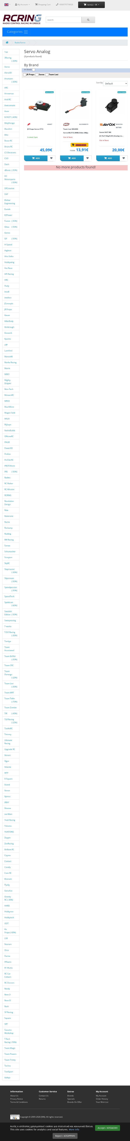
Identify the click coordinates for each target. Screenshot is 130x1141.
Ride (6, 510)
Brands (70, 1095)
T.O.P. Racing (10, 634)
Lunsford (8, 350)
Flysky (7, 884)
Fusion (10, 221)
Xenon (7, 790)
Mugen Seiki (10, 412)
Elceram (8, 879)
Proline (7, 454)
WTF (6, 772)
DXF (6, 194)
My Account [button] (22, 4)
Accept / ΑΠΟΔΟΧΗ (107, 1127)
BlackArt (8, 129)
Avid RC (8, 99)
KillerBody (9, 321)
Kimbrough (9, 327)
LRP (6, 344)
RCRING (8, 495)
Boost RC (8, 140)
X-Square (8, 778)
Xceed (7, 784)
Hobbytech (9, 917)
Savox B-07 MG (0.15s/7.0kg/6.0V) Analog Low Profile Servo (111, 135)
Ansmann (10, 80)
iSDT (6, 923)
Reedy (7, 988)
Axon (6, 111)
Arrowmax (9, 93)
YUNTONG (9, 831)
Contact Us (44, 1095)
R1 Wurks (8, 967)
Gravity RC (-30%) (8, 898)
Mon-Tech (9, 389)
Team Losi (10, 685)
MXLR (7, 418)
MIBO (7, 374)
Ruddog (8, 533)
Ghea (10, 227)
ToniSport (8, 1071)
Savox (41, 74)
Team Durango (10, 674)
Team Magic (10, 1048)
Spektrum (10, 604)
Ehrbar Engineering (10, 202)
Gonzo (7, 232)
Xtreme (7, 808)
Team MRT (9, 692)
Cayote (7, 855)
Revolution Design (9, 503)
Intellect (8, 297)
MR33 (7, 401)
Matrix (7, 368)
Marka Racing (10, 362)
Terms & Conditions (19, 1102)
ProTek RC (9, 460)
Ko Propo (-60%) (10, 931)
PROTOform (9, 465)
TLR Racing (10, 721)
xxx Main (8, 814)
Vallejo (7, 1077)
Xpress (7, 796)
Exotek (7, 209)
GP (10, 238)
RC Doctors (9, 982)
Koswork (8, 333)
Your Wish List (102, 1102)
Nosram (8, 944)
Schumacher (10, 551)
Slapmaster (10, 571)
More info (74, 1129)
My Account (101, 1095)
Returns (42, 1099)
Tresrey (8, 734)
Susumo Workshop (9, 1031)
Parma (7, 956)
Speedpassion (10, 589)
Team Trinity (10, 1059)
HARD (7, 905)
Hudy (7, 285)
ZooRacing (9, 843)
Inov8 (7, 291)
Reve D (7, 994)
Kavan (7, 315)
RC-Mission (9, 489)
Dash (7, 164)
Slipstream (10, 580)
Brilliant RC (9, 849)
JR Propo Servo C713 (35, 129)
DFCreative (9, 188)
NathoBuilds (10, 430)
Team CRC (9, 665)
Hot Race (8, 268)
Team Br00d (10, 658)
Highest (8, 250)
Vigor (7, 761)
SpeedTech (9, 596)
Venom (7, 755)
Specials (71, 1099)
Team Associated (9, 649)
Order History (102, 1099)
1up (6, 51)
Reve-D (7, 1000)
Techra (7, 1065)
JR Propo (8, 309)
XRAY (7, 802)
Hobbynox (9, 911)
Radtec (7, 477)
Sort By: (99, 82)
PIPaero (8, 962)
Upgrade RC (10, 749)
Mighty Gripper (8, 382)
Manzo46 (8, 356)
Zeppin (7, 837)
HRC (6, 280)
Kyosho (7, 338)
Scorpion (8, 557)
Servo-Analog (49, 92)
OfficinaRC (9, 436)
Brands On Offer (74, 1102)
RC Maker (8, 483)
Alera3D (8, 72)
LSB (6, 938)
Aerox (7, 66)
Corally (7, 867)
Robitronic (9, 516)
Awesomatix (10, 105)
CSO (6, 158)
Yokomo (8, 826)
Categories (15, 31)
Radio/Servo (20, 42)
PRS (10, 471)
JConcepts (9, 303)
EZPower (8, 215)
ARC (6, 87)
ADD (37, 158)
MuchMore (9, 406)
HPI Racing (9, 274)
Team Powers (10, 1054)
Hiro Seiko (9, 256)
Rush (6, 1006)
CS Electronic (10, 152)
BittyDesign (9, 123)
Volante (8, 767)
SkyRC (7, 563)
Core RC (8, 873)
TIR (10, 713)
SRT (6, 1024)
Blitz (6, 134)
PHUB (7, 442)
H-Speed (8, 244)
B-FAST (10, 117)
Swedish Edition (10, 613)
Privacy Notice (16, 1099)
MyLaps (8, 424)
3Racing (10, 59)
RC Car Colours (8, 975)
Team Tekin (10, 700)
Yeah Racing (10, 820)
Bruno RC (8, 146)
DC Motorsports (10, 179)
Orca (6, 950)
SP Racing (8, 1012)
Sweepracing (10, 620)
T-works (8, 626)
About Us (14, 1095)
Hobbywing (9, 262)
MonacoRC (9, 395)
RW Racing (9, 539)
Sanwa (7, 545)
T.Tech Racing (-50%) (10, 1041)
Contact (8, 861)
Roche (7, 522)
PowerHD (8, 448)
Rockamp (8, 528)
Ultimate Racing (8, 742)
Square (7, 1018)
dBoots (10, 170)
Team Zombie (10, 707)
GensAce (8, 890)
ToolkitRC (8, 728)
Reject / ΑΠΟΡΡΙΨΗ (65, 1135)
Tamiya (7, 641)
